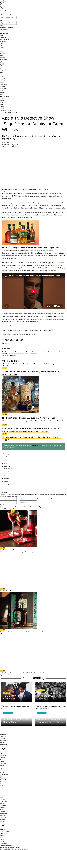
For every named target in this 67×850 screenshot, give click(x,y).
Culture (2, 5)
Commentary (3, 59)
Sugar (4, 193)
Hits (1, 753)
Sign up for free (36, 445)
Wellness (2, 9)
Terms (1, 837)
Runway (2, 63)
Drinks (2, 31)
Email (18, 499)
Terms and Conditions (15, 507)
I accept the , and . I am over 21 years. (23, 507)
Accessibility (3, 843)
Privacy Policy (28, 507)
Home (1, 94)
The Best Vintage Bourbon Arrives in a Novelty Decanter (29, 418)
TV (8, 455)
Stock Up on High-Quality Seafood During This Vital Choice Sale (16, 719)
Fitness (2, 75)
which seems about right (57, 208)
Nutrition (2, 83)
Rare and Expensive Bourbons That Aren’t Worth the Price (30, 428)
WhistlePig (21, 270)
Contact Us (3, 833)
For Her (2, 100)
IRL (1, 759)
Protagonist (3, 763)
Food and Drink (4, 96)
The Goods (3, 11)
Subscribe (9, 15)
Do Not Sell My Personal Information (10, 847)
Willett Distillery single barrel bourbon (15, 208)
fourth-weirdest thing (49, 316)
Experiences (3, 3)
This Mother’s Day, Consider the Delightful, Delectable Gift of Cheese (50, 719)
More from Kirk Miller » (9, 355)
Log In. (13, 468)
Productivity (3, 85)
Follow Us (3, 15)
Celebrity (2, 57)
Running (2, 87)
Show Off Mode (4, 39)
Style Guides (3, 65)
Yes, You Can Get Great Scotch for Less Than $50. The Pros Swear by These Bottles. (24, 673)
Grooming (3, 69)
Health (2, 77)
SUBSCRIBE (7, 466)
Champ (2, 761)
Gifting (2, 106)
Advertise (2, 835)
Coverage (2, 757)
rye (49, 262)
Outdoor (2, 98)
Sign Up (2, 505)
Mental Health (4, 81)
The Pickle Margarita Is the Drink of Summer (12, 591)
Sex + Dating (41, 689)
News (1, 61)
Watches (2, 67)
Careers (2, 841)
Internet (2, 53)
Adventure (3, 37)
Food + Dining (4, 33)
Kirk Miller (7, 143)
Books (2, 47)
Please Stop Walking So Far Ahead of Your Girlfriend (49, 696)
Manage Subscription (6, 845)
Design (2, 49)
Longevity (2, 79)
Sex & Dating (3, 41)
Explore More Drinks (6, 675)
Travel (1, 35)
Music (2, 51)
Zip (18, 502)
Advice (2, 73)
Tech (1, 102)
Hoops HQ (3, 13)
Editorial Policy (4, 831)
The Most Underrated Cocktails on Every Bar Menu (14, 550)
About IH (2, 829)
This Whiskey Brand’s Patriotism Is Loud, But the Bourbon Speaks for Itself (21, 632)
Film (1, 45)
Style (1, 7)
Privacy (2, 839)
